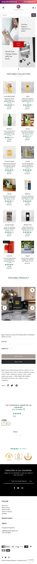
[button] (17, 435)
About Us (4, 505)
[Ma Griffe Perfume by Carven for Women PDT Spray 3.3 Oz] (9, 185)
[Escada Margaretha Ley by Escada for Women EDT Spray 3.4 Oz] (27, 152)
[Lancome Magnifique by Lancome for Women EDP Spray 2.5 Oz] (9, 247)
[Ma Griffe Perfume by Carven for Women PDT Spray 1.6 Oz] (27, 120)
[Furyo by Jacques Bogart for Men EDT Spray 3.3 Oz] (9, 216)
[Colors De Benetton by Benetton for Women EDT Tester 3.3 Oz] (9, 120)
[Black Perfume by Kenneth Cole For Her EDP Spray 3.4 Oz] (27, 216)
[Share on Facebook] (8, 385)
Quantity (4, 348)
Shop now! (18, 44)
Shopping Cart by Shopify (24, 560)
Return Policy (6, 507)
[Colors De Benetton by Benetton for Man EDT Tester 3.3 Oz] (27, 185)
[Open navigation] (3, 8)
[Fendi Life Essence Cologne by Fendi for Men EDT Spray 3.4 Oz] (27, 87)
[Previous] (4, 308)
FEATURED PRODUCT (18, 278)
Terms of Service (7, 511)
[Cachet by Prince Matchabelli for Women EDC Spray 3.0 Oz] (9, 87)
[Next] (32, 308)
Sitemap (4, 513)
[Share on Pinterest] (16, 385)
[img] (18, 407)
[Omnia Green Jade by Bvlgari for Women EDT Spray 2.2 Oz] (27, 247)
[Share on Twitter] (12, 385)
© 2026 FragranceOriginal (8, 560)
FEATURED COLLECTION (18, 74)
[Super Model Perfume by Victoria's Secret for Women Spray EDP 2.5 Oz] (9, 152)
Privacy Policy (6, 509)
